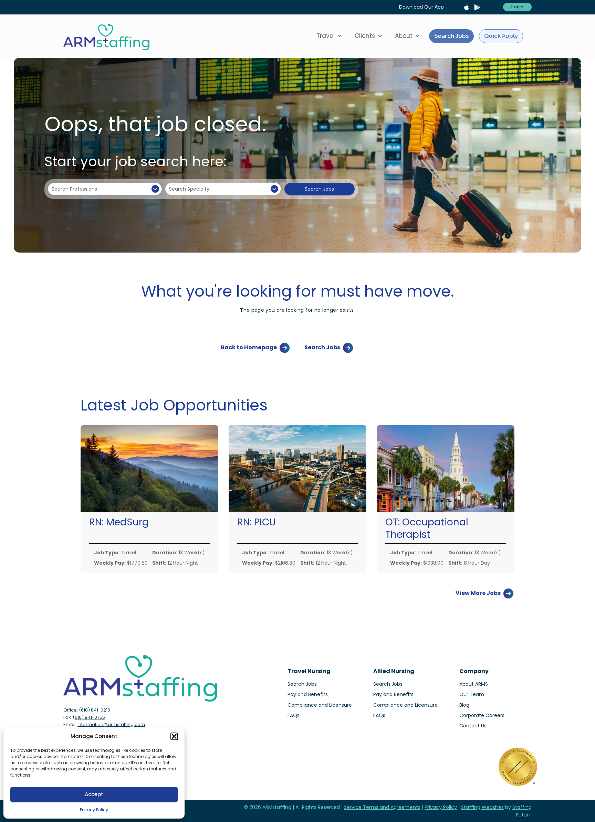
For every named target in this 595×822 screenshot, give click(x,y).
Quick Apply (501, 35)
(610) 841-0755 (89, 717)
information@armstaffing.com (111, 724)
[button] (174, 736)
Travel (325, 36)
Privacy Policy (94, 810)
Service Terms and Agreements (382, 807)
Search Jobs (451, 35)
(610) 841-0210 (94, 710)
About (404, 36)
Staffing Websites (482, 807)
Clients (365, 36)
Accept (94, 794)
